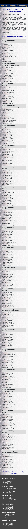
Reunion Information (9, 524)
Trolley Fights (8, 492)
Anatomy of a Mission (10, 491)
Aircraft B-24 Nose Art (10, 499)
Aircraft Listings (8, 497)
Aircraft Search (8, 501)
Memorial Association (10, 522)
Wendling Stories (9, 508)
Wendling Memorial (9, 509)
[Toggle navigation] (25, 2)
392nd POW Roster (9, 517)
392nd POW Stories (9, 515)
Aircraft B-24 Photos (10, 498)
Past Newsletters (9, 523)
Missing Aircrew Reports (11, 490)
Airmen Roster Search (10, 480)
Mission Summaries (16, 472)
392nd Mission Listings (10, 488)
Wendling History (9, 506)
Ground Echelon (8, 482)
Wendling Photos (9, 507)
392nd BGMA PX (9, 525)
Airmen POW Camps (10, 514)
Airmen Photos (8, 481)
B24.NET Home (7, 472)
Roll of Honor (8, 483)
